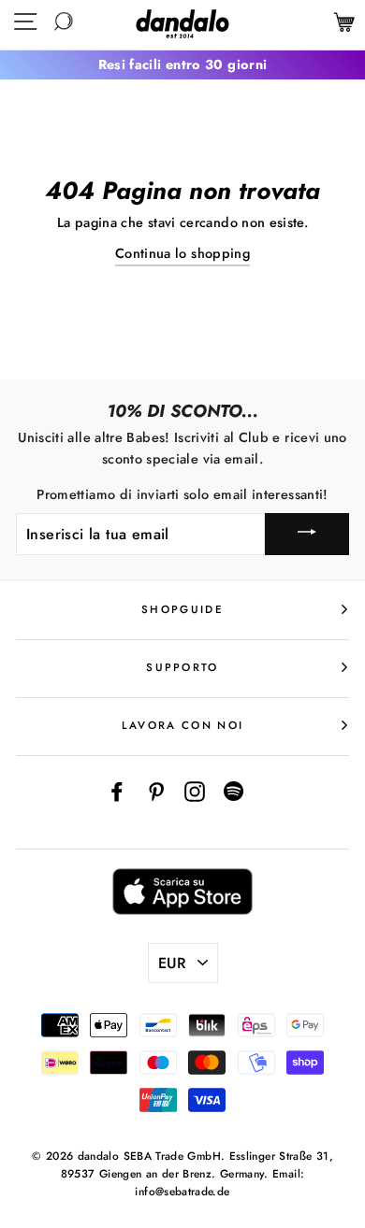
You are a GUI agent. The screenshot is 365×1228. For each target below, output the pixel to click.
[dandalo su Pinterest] (156, 790)
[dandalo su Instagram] (194, 790)
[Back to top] (308, 1171)
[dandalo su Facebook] (117, 790)
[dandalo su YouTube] (234, 790)
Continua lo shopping (182, 253)
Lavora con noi (182, 725)
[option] (182, 65)
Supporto (182, 667)
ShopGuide (182, 609)
